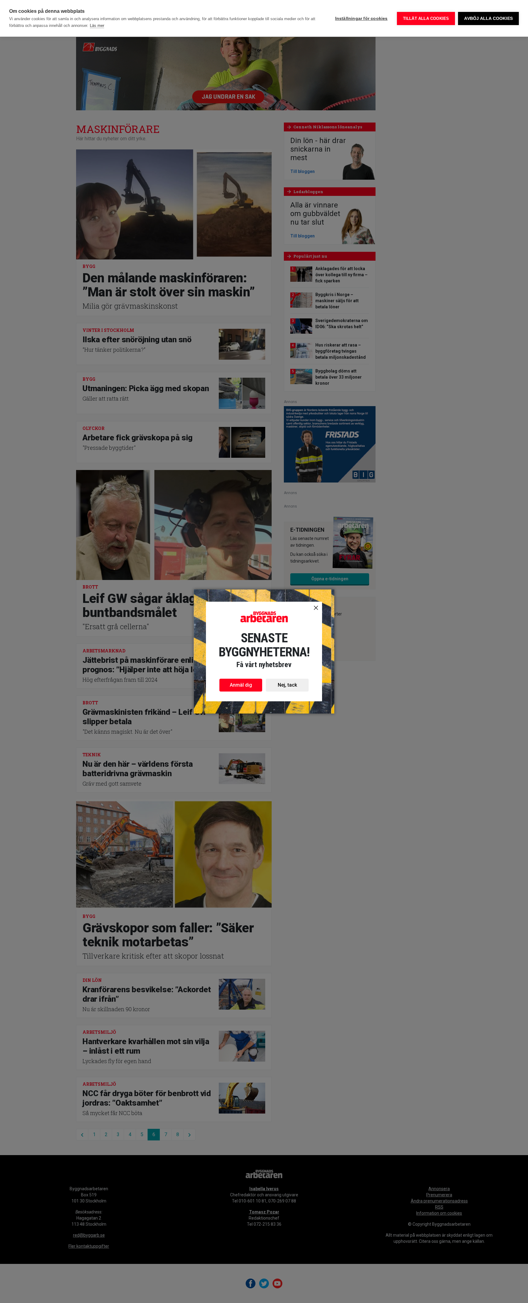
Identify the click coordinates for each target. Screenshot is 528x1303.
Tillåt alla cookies (426, 18)
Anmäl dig (241, 685)
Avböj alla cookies (488, 18)
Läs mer (97, 25)
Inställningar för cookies (361, 18)
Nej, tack (287, 685)
